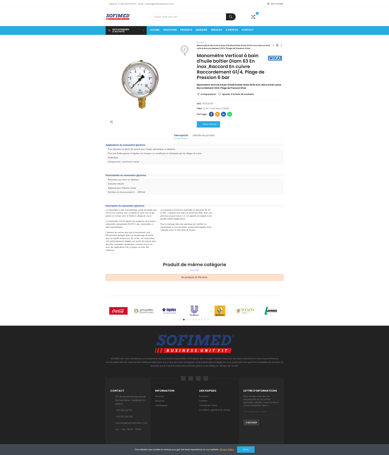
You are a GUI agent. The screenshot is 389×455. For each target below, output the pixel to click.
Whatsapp (229, 114)
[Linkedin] (198, 378)
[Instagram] (190, 378)
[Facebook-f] (183, 378)
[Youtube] (205, 378)
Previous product (273, 45)
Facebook (211, 114)
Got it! (246, 449)
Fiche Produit (210, 124)
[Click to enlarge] (111, 121)
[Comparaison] (251, 17)
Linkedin (223, 114)
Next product (281, 45)
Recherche (231, 16)
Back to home (277, 45)
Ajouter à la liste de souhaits (238, 94)
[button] (181, 319)
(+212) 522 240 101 (127, 3)
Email (217, 114)
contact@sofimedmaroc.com (159, 3)
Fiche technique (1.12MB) (216, 108)
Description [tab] (181, 135)
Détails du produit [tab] (204, 135)
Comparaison (208, 94)
